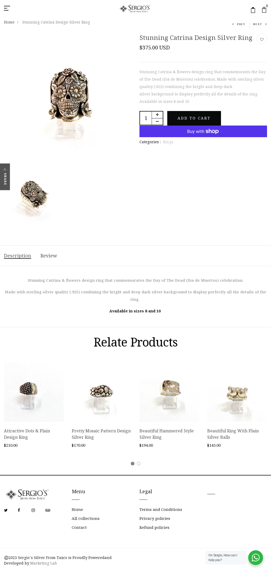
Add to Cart (194, 118)
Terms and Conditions (160, 509)
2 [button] (140, 464)
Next (257, 24)
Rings (168, 142)
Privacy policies (154, 518)
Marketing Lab (43, 563)
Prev (241, 24)
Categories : (150, 142)
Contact (79, 527)
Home (9, 22)
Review (48, 256)
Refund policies (154, 527)
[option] (34, 409)
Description (17, 256)
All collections (86, 518)
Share (5, 179)
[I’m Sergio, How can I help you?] (255, 557)
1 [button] (133, 464)
